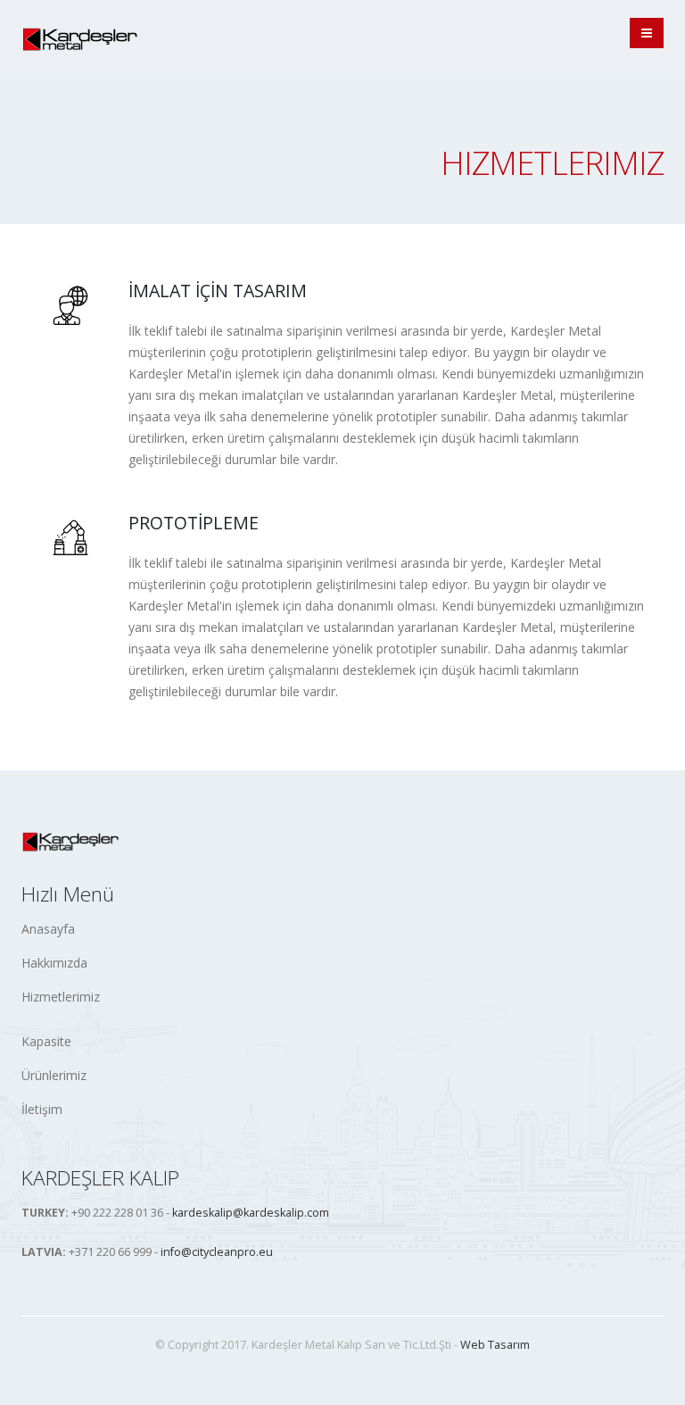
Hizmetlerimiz (60, 996)
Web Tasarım (495, 1344)
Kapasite (46, 1041)
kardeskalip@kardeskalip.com (250, 1212)
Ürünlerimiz (54, 1075)
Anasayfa (48, 928)
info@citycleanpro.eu (217, 1252)
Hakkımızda (54, 962)
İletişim (41, 1109)
